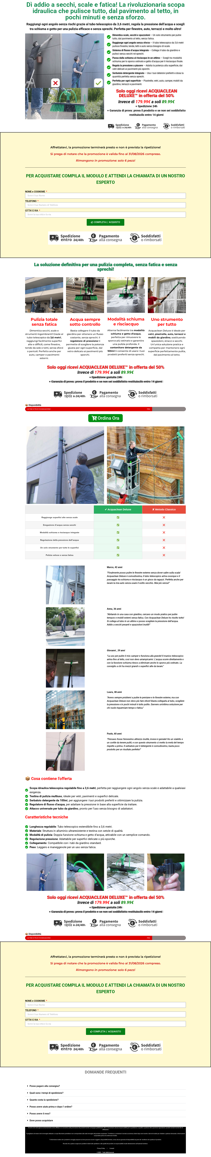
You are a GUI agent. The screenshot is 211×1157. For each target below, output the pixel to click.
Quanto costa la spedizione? (44, 1099)
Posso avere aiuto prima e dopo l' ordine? (51, 1106)
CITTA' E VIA (32, 210)
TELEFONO (31, 201)
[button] (105, 1086)
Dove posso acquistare (41, 1120)
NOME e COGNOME (35, 192)
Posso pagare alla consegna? (45, 1086)
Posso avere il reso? (40, 1113)
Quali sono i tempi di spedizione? (46, 1093)
